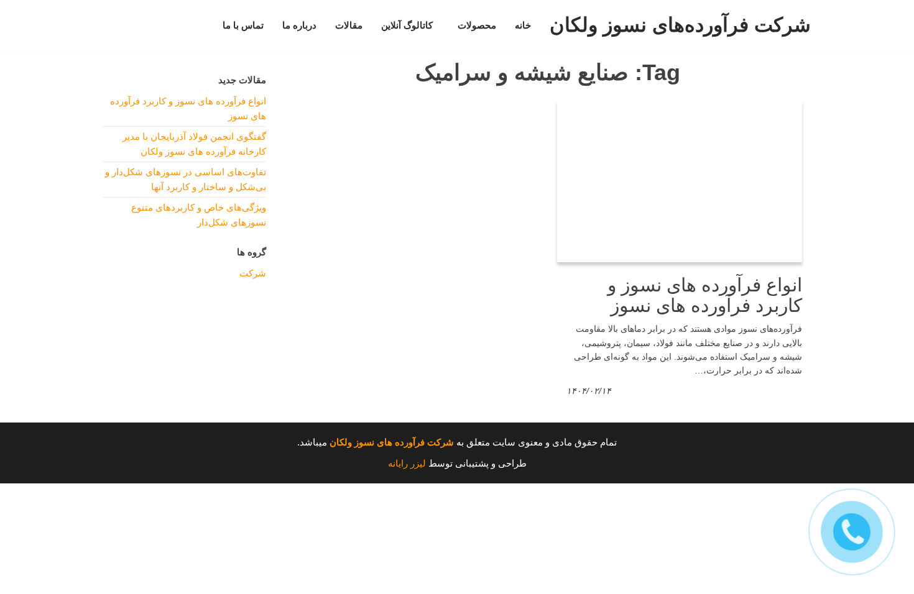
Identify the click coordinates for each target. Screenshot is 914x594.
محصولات (477, 25)
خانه (523, 25)
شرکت (252, 273)
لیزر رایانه (407, 463)
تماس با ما (243, 25)
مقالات (348, 25)
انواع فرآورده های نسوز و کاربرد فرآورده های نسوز (704, 295)
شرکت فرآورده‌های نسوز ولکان (680, 25)
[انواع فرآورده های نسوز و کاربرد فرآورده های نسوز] (679, 180)
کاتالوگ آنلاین (407, 25)
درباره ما (299, 25)
